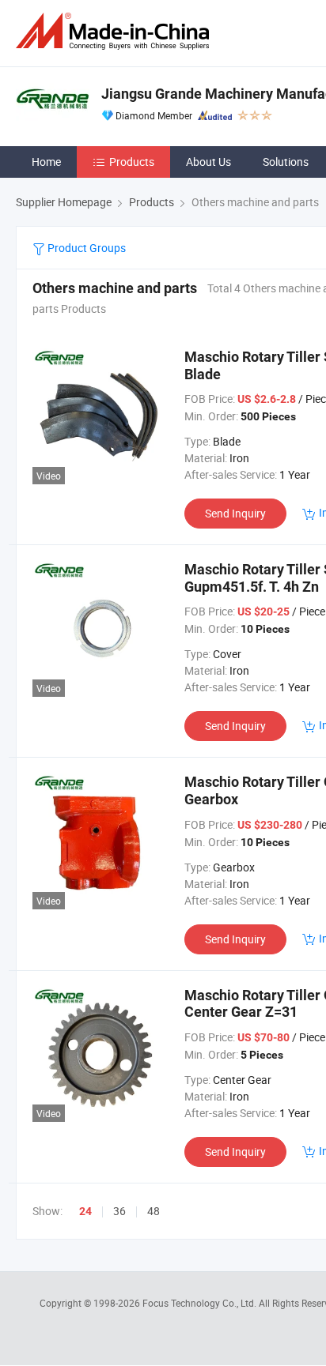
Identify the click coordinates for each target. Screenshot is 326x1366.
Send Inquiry (235, 513)
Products (131, 161)
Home (46, 161)
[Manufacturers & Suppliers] (115, 31)
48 (153, 1210)
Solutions (286, 161)
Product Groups (85, 247)
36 (119, 1210)
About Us (208, 161)
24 (85, 1211)
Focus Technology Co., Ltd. (200, 1302)
